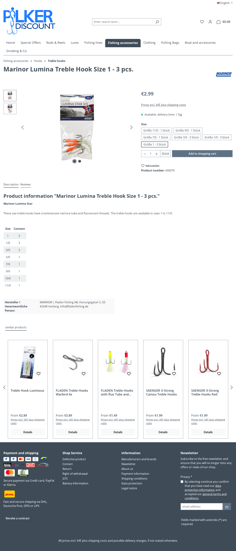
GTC (65, 478)
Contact (68, 464)
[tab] (11, 184)
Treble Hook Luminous (27, 391)
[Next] (131, 127)
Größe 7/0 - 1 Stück (155, 137)
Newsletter (128, 464)
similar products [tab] (16, 327)
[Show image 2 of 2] (79, 161)
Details (27, 432)
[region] (69, 127)
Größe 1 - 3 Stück (155, 144)
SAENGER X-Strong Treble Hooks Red (205, 392)
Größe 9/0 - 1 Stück (188, 130)
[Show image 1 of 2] (74, 161)
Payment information (135, 474)
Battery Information (75, 483)
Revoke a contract (17, 518)
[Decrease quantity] (144, 153)
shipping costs (97, 541)
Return (67, 469)
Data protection (131, 483)
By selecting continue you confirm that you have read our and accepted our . (207, 490)
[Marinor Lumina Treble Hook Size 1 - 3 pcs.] (77, 127)
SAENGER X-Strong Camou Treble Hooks (161, 392)
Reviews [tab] (25, 184)
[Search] (157, 21)
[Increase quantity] (156, 153)
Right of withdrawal (75, 474)
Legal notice (129, 488)
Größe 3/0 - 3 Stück (186, 137)
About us (127, 469)
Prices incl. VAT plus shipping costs (163, 105)
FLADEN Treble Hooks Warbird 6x (72, 392)
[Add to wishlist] (38, 373)
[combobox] (122, 21)
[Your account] (210, 21)
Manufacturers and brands (139, 459)
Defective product (74, 459)
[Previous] (22, 127)
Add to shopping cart (202, 154)
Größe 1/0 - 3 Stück (217, 137)
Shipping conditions (134, 478)
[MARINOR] (224, 74)
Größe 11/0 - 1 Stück (156, 130)
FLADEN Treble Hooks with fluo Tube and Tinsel (117, 392)
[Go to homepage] (29, 21)
